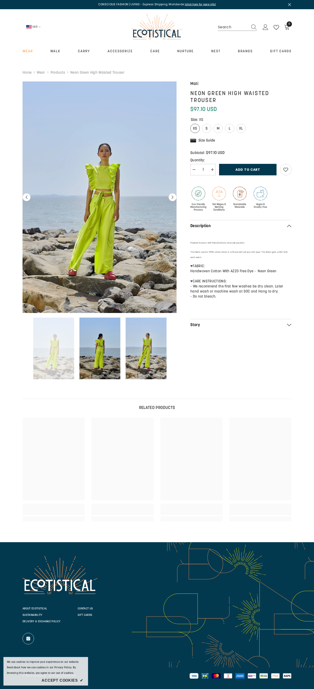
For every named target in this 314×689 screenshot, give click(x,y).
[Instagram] (28, 638)
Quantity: (197, 160)
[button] (27, 197)
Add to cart (247, 169)
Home (27, 73)
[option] (100, 197)
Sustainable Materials (239, 205)
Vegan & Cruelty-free (260, 205)
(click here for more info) (200, 4)
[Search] (237, 27)
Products (58, 73)
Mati (194, 84)
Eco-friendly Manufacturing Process (198, 207)
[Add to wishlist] (285, 169)
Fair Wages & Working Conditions (219, 207)
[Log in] (265, 27)
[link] (54, 513)
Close (289, 4)
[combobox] (233, 27)
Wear (41, 73)
